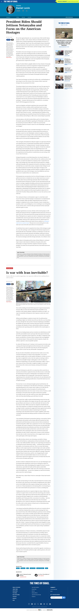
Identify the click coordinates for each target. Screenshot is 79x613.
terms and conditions (35, 587)
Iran (27, 568)
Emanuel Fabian (67, 55)
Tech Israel (15, 592)
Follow (18, 10)
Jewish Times (15, 589)
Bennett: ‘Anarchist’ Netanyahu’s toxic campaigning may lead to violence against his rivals (68, 77)
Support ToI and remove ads (73, 1)
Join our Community (62, 1)
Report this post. (9, 57)
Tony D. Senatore (41, 575)
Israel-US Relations (40, 568)
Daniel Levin (23, 8)
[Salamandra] (50, 609)
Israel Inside (15, 591)
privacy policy (34, 589)
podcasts (14, 598)
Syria (46, 568)
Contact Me (29, 17)
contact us (33, 596)
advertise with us (35, 592)
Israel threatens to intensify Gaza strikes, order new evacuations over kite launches (64, 43)
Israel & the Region (16, 587)
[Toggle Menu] (1, 1)
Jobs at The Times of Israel (36, 594)
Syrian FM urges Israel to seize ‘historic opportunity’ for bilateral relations (69, 69)
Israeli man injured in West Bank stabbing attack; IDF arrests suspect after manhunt (69, 52)
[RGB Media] (40, 610)
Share (9, 39)
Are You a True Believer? (43, 574)
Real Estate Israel (16, 594)
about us (33, 591)
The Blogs (18, 5)
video (14, 600)
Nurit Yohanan (67, 88)
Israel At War (32, 568)
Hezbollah (23, 568)
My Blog (17, 17)
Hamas (18, 568)
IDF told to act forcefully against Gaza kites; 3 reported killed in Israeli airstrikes (68, 60)
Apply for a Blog (69, 17)
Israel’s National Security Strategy (25, 575)
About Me (23, 17)
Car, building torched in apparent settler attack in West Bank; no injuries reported (68, 85)
